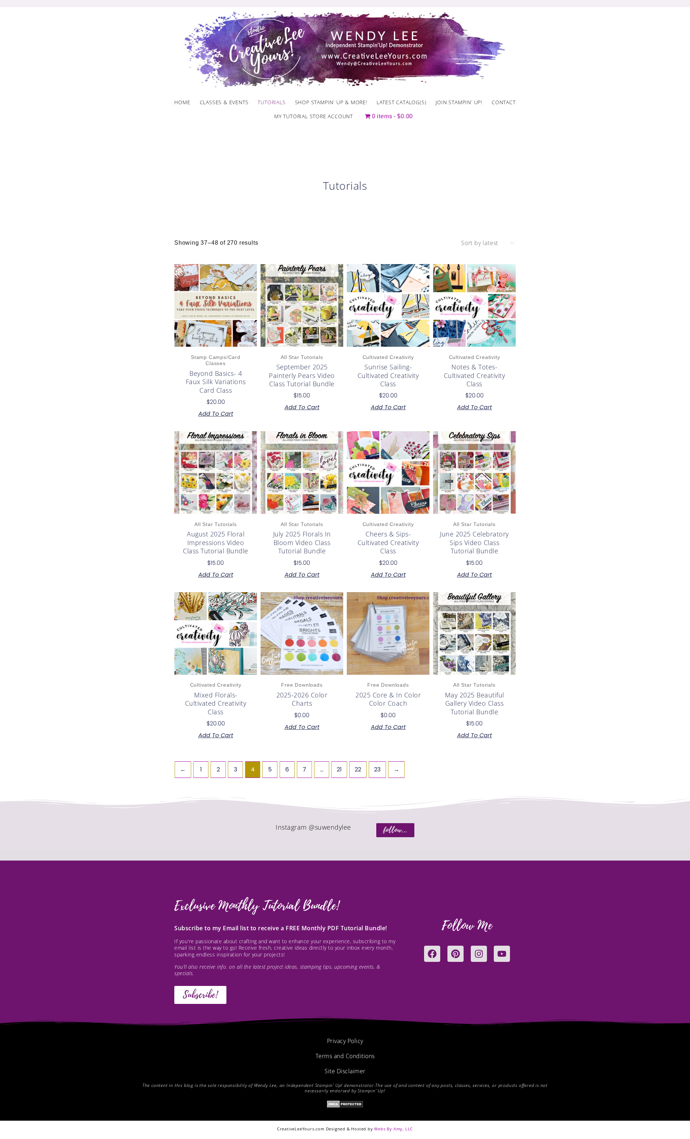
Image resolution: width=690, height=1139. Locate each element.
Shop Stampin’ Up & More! (331, 102)
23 (377, 769)
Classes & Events (224, 102)
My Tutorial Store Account (313, 116)
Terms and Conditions (345, 1056)
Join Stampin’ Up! (459, 102)
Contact (504, 102)
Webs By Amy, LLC (393, 1128)
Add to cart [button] (215, 414)
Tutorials (271, 102)
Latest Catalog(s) (402, 102)
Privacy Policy (345, 1041)
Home (182, 102)
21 (339, 769)
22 (358, 769)
